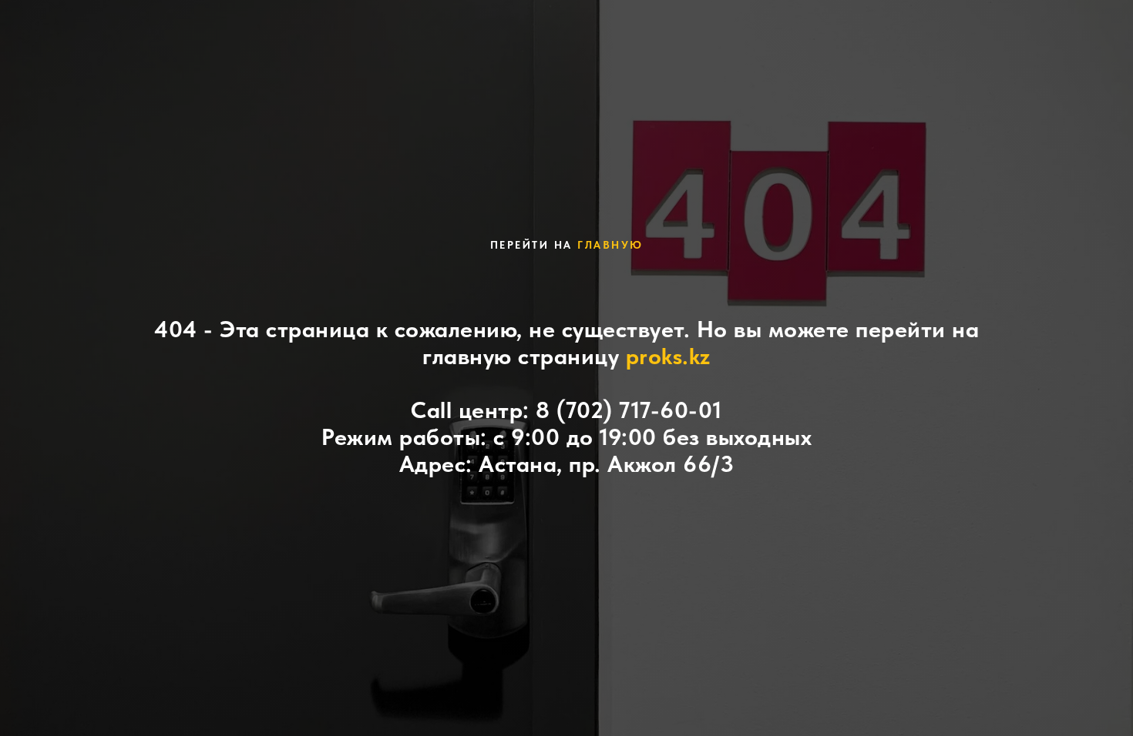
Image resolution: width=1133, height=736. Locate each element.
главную (610, 245)
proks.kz (668, 356)
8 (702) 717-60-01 (629, 409)
